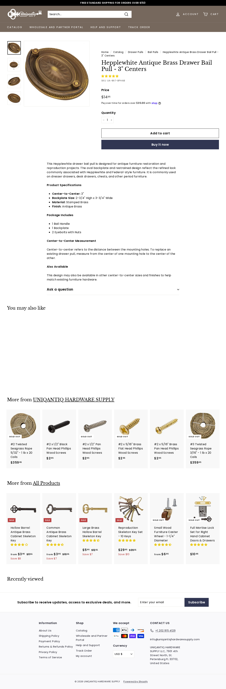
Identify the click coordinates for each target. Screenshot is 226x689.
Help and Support (106, 27)
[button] (110, 76)
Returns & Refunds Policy (56, 646)
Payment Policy (49, 641)
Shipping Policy (49, 636)
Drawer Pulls (135, 52)
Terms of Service (50, 657)
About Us (45, 630)
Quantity (108, 113)
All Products (46, 483)
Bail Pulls (153, 52)
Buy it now (160, 144)
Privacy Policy (48, 652)
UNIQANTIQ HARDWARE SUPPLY (73, 399)
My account (84, 656)
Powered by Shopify (135, 681)
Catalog (14, 27)
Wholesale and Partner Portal (56, 27)
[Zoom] (56, 73)
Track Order (139, 27)
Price (105, 90)
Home (105, 52)
